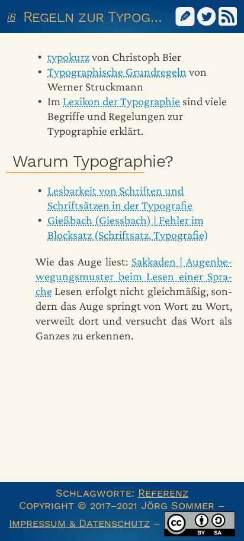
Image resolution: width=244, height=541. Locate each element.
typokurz (68, 56)
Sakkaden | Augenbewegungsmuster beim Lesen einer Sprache (134, 276)
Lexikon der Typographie (121, 101)
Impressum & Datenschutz (79, 523)
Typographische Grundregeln (117, 71)
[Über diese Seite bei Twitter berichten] (206, 15)
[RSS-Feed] (228, 15)
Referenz (163, 493)
